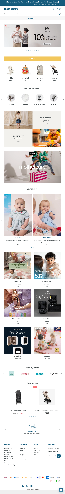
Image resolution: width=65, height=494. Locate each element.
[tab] (26, 50)
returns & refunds (24, 458)
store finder (37, 450)
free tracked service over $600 (32, 433)
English (58, 4)
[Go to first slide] (63, 36)
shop (10, 80)
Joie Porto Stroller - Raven (18, 410)
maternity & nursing (9, 465)
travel (6, 463)
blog (35, 454)
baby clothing (8, 448)
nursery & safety (8, 458)
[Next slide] (63, 99)
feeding (6, 454)
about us (36, 448)
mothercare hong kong (34, 489)
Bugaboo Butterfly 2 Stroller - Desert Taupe (46, 411)
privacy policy (23, 460)
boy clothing (7, 452)
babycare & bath (8, 456)
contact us (36, 452)
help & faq (22, 448)
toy (5, 460)
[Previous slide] (2, 36)
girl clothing (7, 450)
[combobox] (32, 13)
